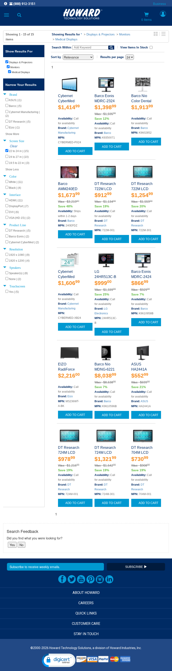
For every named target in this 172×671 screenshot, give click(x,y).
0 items (146, 19)
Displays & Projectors (100, 34)
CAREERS (86, 603)
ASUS (144, 401)
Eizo (70, 396)
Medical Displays (66, 39)
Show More (12, 134)
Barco (107, 133)
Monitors (124, 34)
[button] (58, 660)
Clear (13, 146)
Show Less (12, 169)
